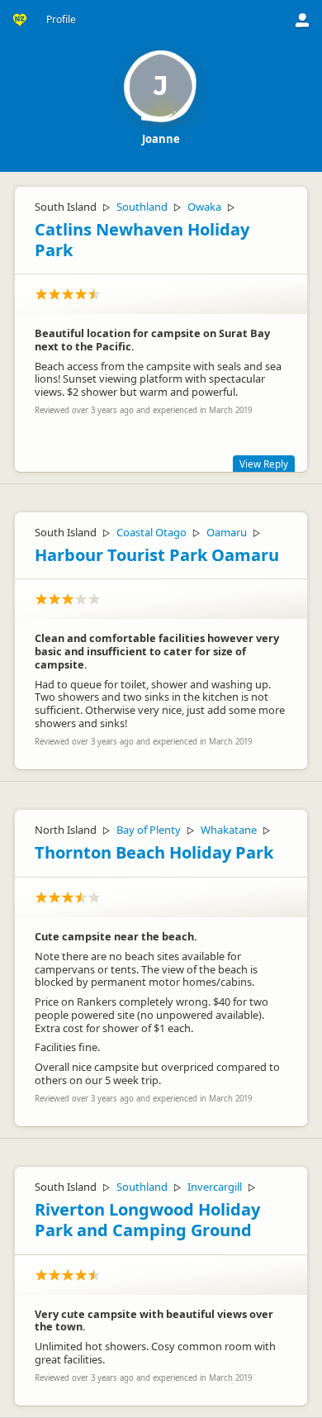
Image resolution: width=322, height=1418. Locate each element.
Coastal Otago (151, 532)
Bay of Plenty (148, 829)
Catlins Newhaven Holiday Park (142, 239)
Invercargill (214, 1186)
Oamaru (226, 532)
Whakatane (229, 829)
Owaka (204, 206)
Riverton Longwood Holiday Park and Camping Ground (147, 1219)
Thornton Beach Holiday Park (154, 852)
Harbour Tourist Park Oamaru (157, 555)
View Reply (263, 463)
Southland (142, 206)
